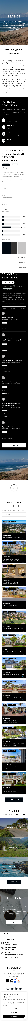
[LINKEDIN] (16, 988)
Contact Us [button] (14, 922)
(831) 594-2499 (9, 949)
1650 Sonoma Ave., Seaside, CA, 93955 (11, 428)
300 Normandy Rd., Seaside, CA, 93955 (11, 340)
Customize (14, 1012)
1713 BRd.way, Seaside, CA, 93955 (10, 319)
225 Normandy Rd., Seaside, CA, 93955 (11, 407)
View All (14, 882)
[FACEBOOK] (7, 988)
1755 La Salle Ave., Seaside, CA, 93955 (11, 383)
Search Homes (14, 799)
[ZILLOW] (20, 988)
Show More (14, 445)
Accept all (14, 1016)
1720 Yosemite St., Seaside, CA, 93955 (11, 362)
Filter (8, 514)
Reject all (14, 1008)
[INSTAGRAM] (12, 988)
